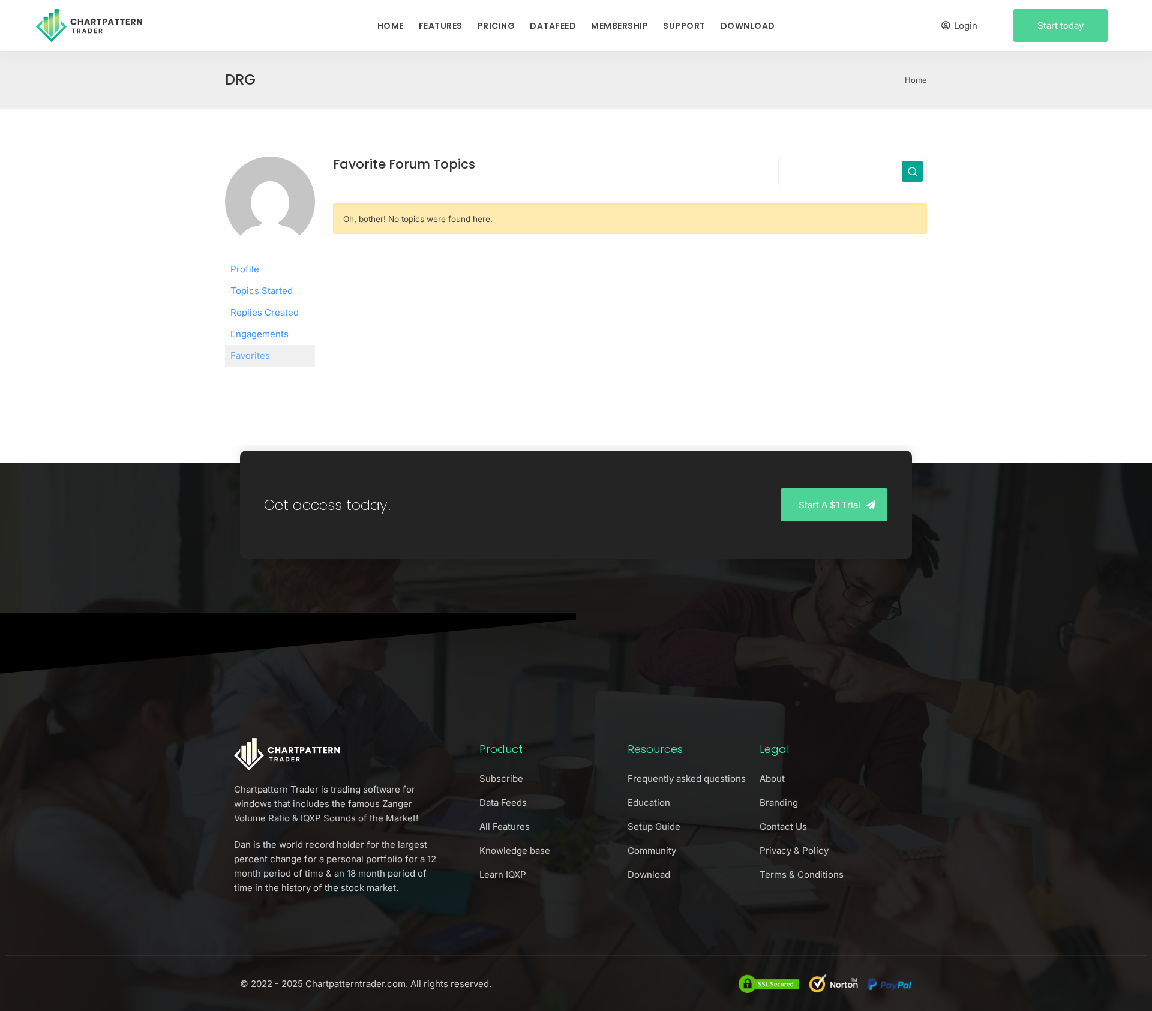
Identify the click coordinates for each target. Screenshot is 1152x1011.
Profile (244, 269)
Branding (779, 802)
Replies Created (264, 312)
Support (684, 26)
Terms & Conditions (802, 874)
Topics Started (261, 290)
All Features (504, 826)
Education (649, 802)
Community (652, 850)
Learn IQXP (502, 874)
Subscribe (501, 778)
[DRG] (270, 206)
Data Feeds (503, 802)
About (772, 778)
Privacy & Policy (794, 850)
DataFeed (553, 26)
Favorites (250, 355)
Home (390, 26)
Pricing (496, 26)
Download (748, 26)
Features (441, 26)
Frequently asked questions (687, 778)
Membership (619, 26)
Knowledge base (514, 850)
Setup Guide (654, 826)
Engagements (259, 334)
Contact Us (783, 826)
